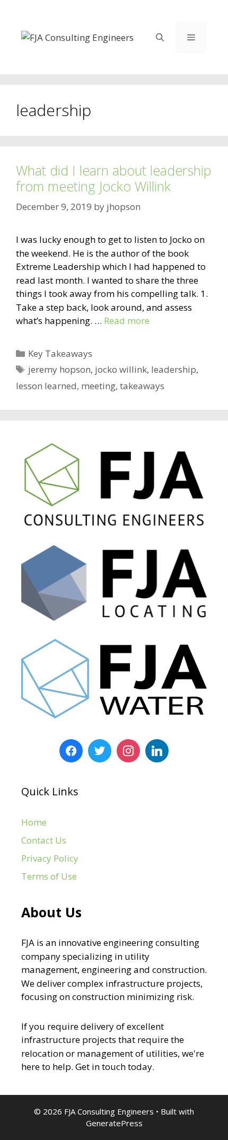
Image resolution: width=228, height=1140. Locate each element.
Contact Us (43, 840)
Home (34, 822)
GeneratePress (114, 1123)
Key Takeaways (60, 353)
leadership (173, 369)
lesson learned (46, 386)
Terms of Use (49, 876)
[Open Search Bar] (159, 37)
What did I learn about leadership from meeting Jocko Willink (113, 178)
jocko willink (121, 369)
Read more (127, 320)
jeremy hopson (59, 369)
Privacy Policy (49, 858)
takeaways (142, 386)
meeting (98, 386)
